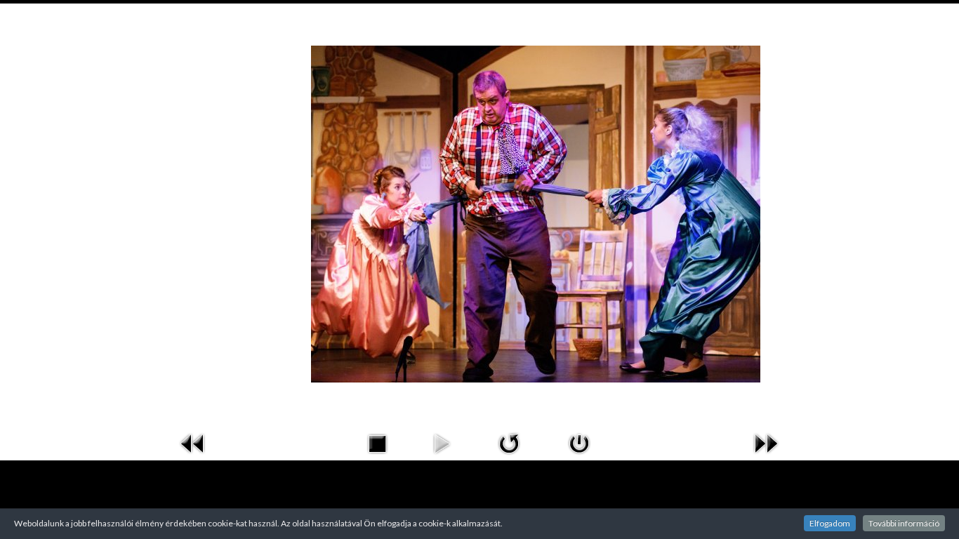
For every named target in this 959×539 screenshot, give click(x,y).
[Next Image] (766, 441)
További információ (903, 523)
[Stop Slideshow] (377, 441)
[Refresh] (509, 441)
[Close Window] (579, 441)
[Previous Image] (193, 441)
